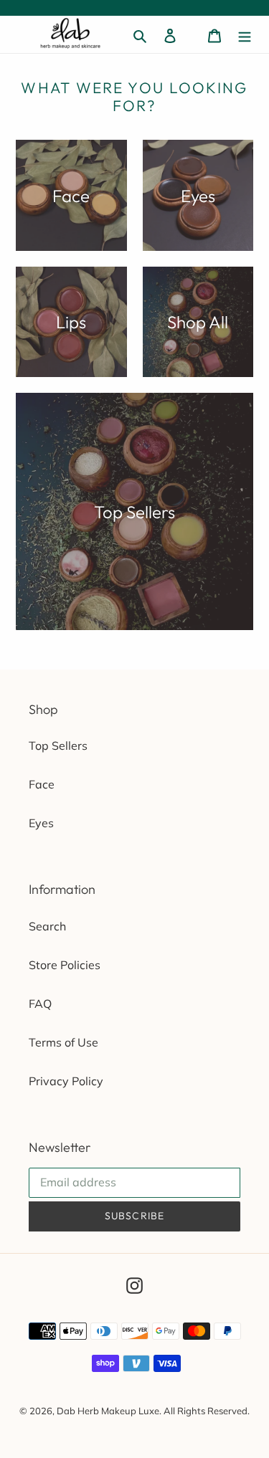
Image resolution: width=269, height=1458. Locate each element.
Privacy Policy (66, 1081)
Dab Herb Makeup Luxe (108, 1410)
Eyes (41, 823)
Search (47, 926)
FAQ (40, 1003)
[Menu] (245, 34)
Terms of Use (63, 1042)
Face (42, 784)
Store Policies (64, 965)
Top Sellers (58, 745)
